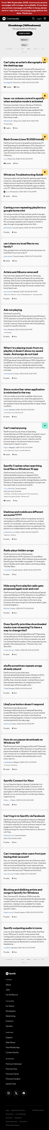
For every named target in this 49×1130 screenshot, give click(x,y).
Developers (11, 1011)
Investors (9, 1021)
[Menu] (45, 18)
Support (9, 1037)
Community (13, 18)
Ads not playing (13, 309)
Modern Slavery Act (11, 1122)
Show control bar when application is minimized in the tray (24, 391)
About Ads (9, 1118)
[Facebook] (24, 1093)
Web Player (10, 1042)
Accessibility (18, 1118)
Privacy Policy (10, 1114)
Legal (7, 1110)
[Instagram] (8, 1093)
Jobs (8, 989)
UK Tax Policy (23, 1122)
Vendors (9, 1026)
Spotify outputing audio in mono (23, 928)
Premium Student (13, 1078)
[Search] (33, 18)
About (8, 984)
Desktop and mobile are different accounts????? (23, 513)
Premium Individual (13, 1064)
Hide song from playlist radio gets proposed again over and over (23, 587)
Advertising (10, 1016)
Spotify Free (11, 1083)
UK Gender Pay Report (12, 1125)
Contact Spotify (12, 1052)
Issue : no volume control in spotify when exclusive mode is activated (24, 100)
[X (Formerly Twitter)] (16, 1093)
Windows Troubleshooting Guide (23, 174)
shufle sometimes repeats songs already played (23, 667)
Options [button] (24, 40)
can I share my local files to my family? (21, 245)
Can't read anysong (15, 427)
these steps (30, 10)
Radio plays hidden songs (19, 550)
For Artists (10, 1006)
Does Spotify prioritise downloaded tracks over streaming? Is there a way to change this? (25, 627)
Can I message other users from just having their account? (25, 855)
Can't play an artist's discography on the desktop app (25, 64)
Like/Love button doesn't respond (24, 704)
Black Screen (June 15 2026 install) (24, 139)
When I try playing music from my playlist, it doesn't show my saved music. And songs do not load (23, 351)
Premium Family (12, 1074)
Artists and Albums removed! (21, 272)
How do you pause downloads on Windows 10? (23, 741)
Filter (24, 45)
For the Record (12, 994)
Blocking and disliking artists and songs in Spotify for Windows (23, 891)
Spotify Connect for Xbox (19, 780)
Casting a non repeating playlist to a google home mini (25, 209)
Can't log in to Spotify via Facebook (24, 815)
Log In (39, 18)
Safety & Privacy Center (18, 1110)
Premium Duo (11, 1069)
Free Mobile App (13, 1047)
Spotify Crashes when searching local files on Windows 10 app (23, 467)
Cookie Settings (20, 1114)
